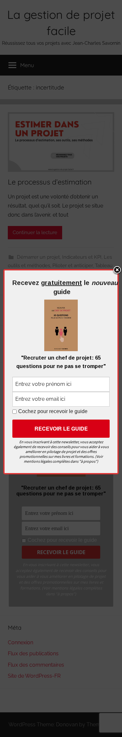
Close (117, 270)
